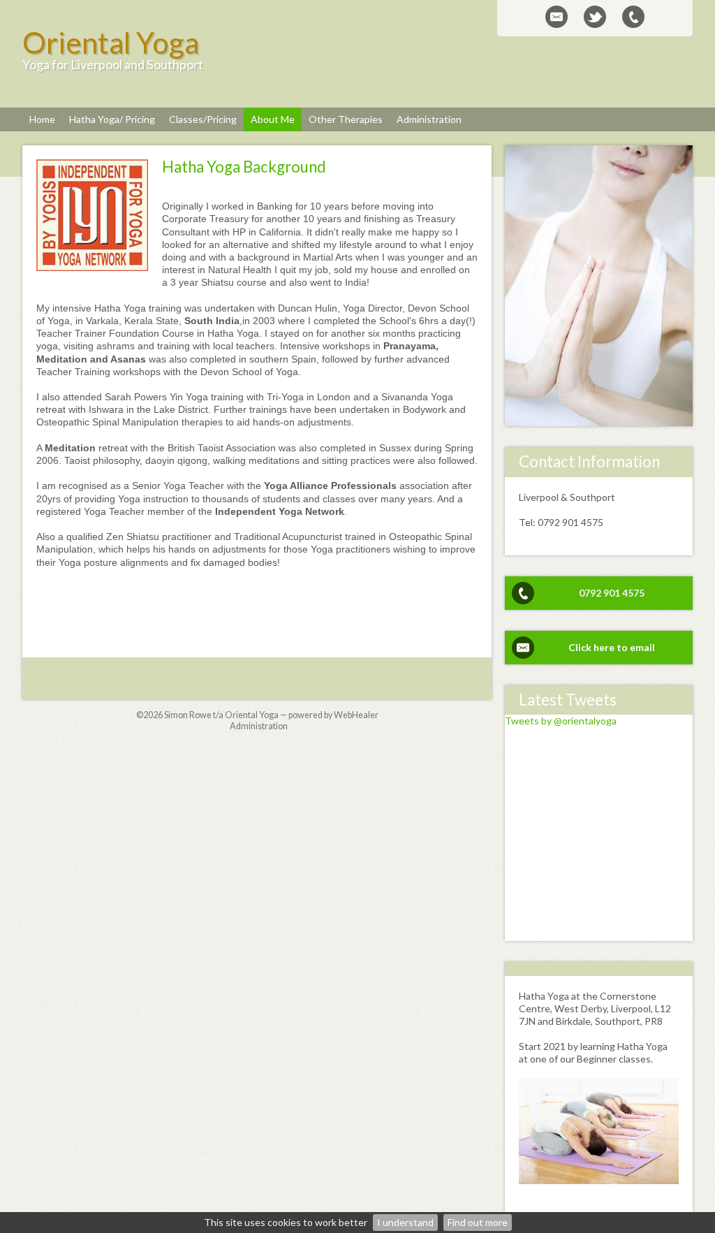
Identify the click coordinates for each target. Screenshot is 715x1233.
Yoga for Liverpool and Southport (112, 64)
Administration (259, 726)
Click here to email (611, 647)
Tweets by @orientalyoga (561, 721)
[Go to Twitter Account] (595, 17)
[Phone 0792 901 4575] (633, 17)
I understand (405, 1222)
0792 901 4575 (611, 593)
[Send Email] (556, 17)
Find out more (478, 1222)
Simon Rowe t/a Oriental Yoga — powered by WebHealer (271, 715)
